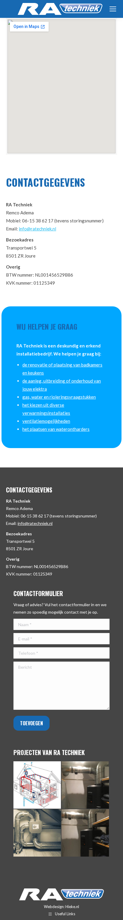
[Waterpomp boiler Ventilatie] (85, 833)
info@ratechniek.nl (37, 228)
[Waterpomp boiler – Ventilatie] (85, 785)
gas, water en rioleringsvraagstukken (59, 397)
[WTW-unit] (37, 785)
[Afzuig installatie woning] (37, 833)
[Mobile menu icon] (113, 9)
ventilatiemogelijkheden (46, 421)
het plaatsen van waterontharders (56, 429)
